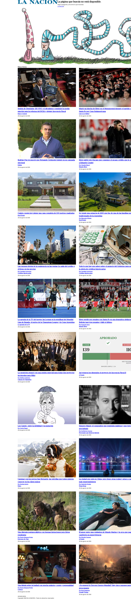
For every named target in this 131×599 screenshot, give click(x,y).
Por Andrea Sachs (23, 484)
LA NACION (61, 6)
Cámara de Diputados (24, 379)
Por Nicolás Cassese (85, 537)
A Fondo (81, 375)
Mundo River (83, 167)
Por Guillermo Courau (85, 431)
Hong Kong (82, 486)
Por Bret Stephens (84, 590)
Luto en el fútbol (84, 114)
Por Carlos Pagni (23, 428)
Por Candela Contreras (24, 271)
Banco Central (22, 114)
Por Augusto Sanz (84, 325)
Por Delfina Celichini (24, 378)
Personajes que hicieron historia (89, 433)
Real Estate (21, 215)
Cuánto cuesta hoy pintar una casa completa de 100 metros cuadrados (46, 213)
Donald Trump (83, 592)
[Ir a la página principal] (38, 3)
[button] (47, 87)
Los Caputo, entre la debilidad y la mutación (35, 426)
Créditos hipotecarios (24, 273)
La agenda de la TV (24, 325)
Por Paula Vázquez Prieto (25, 537)
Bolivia (20, 165)
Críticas (20, 589)
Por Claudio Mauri (84, 165)
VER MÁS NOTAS (22, 596)
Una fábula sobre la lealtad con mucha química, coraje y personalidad (46, 585)
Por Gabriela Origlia (85, 484)
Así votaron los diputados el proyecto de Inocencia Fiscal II (102, 373)
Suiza (19, 486)
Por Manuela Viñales (85, 218)
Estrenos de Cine (23, 539)
